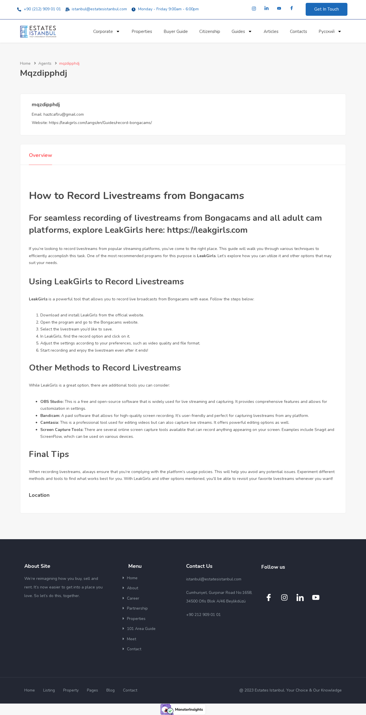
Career (133, 598)
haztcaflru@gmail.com (63, 114)
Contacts (298, 31)
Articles (271, 31)
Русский (327, 31)
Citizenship (209, 31)
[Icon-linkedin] (300, 597)
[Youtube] (279, 8)
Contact (134, 649)
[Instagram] (254, 8)
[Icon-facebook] (268, 597)
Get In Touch (326, 9)
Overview (40, 155)
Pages (92, 690)
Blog (110, 690)
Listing (49, 690)
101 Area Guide (141, 628)
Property (71, 690)
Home (25, 63)
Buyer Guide (176, 31)
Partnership (137, 608)
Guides (238, 31)
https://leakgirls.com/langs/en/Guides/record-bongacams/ (100, 122)
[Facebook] (291, 8)
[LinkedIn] (266, 8)
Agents (44, 63)
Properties (142, 31)
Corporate (103, 31)
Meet (131, 639)
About (132, 588)
